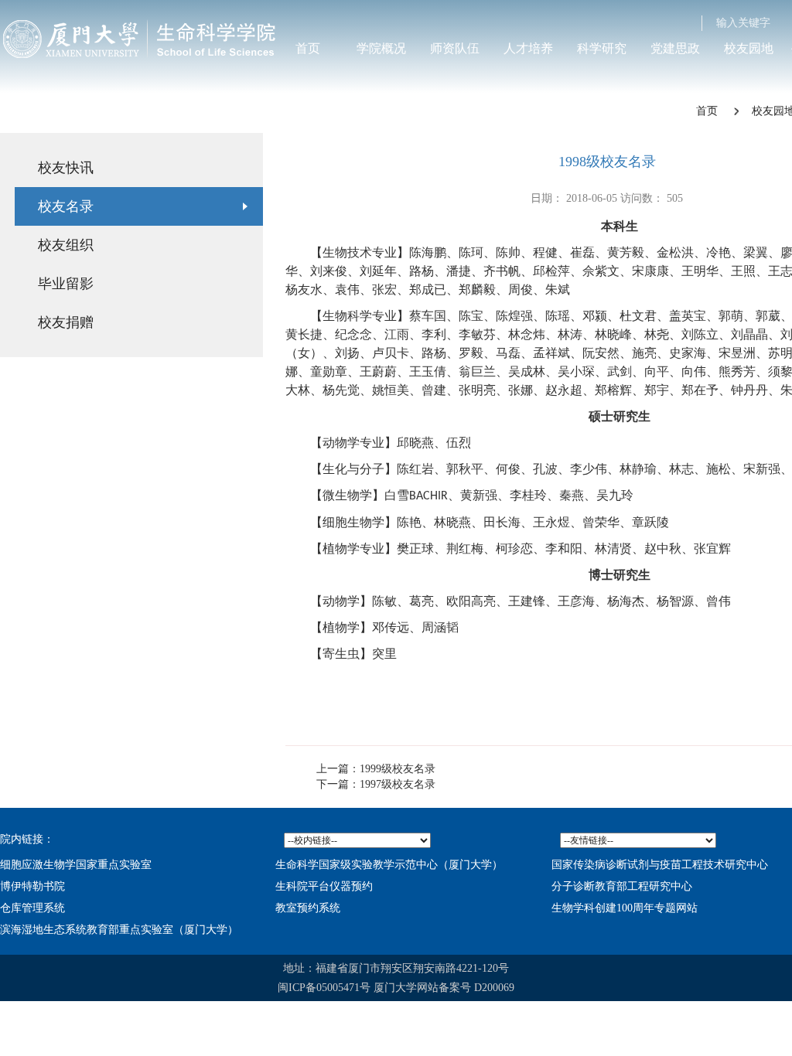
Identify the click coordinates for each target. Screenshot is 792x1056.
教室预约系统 (307, 908)
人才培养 (528, 48)
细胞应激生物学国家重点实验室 (76, 864)
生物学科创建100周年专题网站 (624, 908)
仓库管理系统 (32, 908)
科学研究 (601, 48)
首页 (307, 48)
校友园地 (748, 48)
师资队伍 (455, 48)
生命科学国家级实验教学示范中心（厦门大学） (389, 864)
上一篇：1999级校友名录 (375, 769)
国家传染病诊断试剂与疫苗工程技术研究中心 (659, 864)
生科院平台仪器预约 (324, 886)
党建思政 (675, 48)
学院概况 (381, 48)
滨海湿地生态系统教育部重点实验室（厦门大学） (119, 929)
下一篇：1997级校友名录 (375, 784)
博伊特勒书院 (32, 886)
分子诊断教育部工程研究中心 (621, 886)
